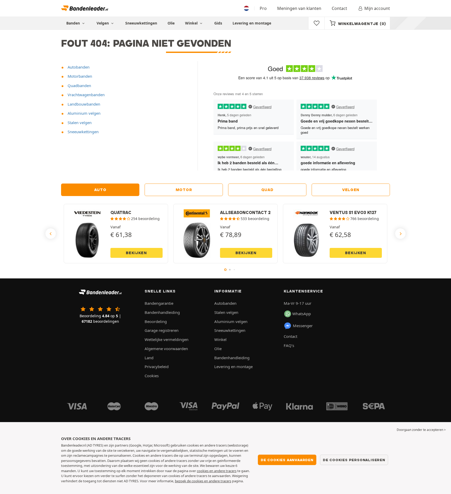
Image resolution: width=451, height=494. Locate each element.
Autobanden (78, 67)
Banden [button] (73, 23)
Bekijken (136, 253)
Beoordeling (156, 321)
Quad (267, 189)
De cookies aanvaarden (287, 460)
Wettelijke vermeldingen (166, 339)
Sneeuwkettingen (141, 23)
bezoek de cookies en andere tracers (203, 481)
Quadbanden (79, 85)
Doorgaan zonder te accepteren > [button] (421, 430)
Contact (339, 8)
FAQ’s (289, 345)
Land (149, 357)
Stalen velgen (79, 122)
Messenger (303, 325)
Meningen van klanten (299, 8)
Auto (100, 189)
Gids (218, 23)
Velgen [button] (103, 23)
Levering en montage (252, 23)
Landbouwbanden (83, 104)
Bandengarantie (159, 303)
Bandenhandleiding (162, 312)
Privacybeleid (157, 366)
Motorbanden (79, 76)
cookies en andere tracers (216, 470)
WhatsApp (301, 313)
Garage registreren (162, 330)
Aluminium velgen (83, 113)
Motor (184, 189)
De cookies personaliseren (354, 460)
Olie (171, 23)
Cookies (152, 375)
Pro (263, 8)
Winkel (192, 23)
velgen (350, 189)
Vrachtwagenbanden (86, 94)
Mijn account (377, 8)
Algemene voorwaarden (166, 348)
